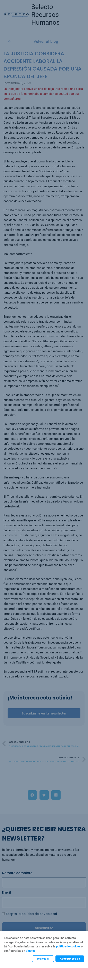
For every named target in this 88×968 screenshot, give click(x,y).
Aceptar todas (70, 958)
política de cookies (68, 946)
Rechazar (43, 958)
